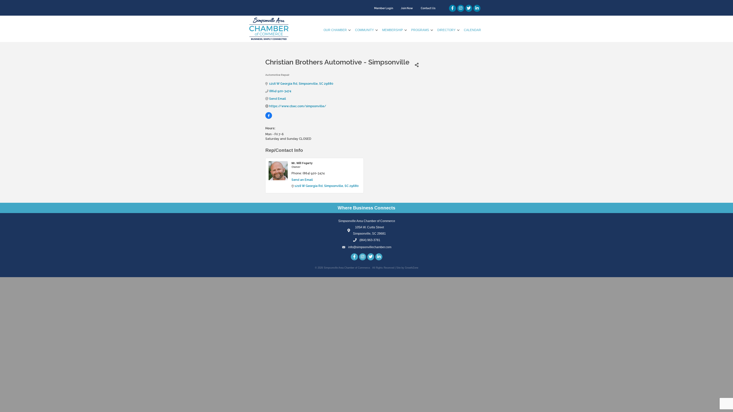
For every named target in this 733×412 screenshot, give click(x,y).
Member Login (383, 8)
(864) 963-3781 (369, 240)
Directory (446, 30)
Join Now (407, 8)
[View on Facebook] (268, 118)
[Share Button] (416, 64)
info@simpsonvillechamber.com (369, 247)
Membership (392, 30)
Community (364, 30)
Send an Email (302, 180)
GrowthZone (411, 267)
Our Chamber (335, 30)
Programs (420, 30)
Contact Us (428, 8)
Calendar (472, 30)
